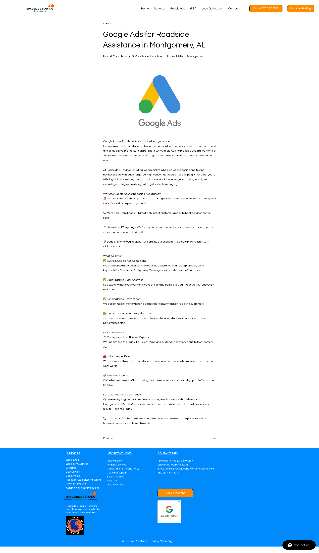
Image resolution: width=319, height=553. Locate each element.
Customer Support (117, 472)
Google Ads (72, 460)
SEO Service (73, 472)
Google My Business (77, 464)
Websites (71, 468)
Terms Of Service (116, 465)
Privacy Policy (114, 461)
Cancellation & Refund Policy (123, 469)
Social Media (73, 476)
